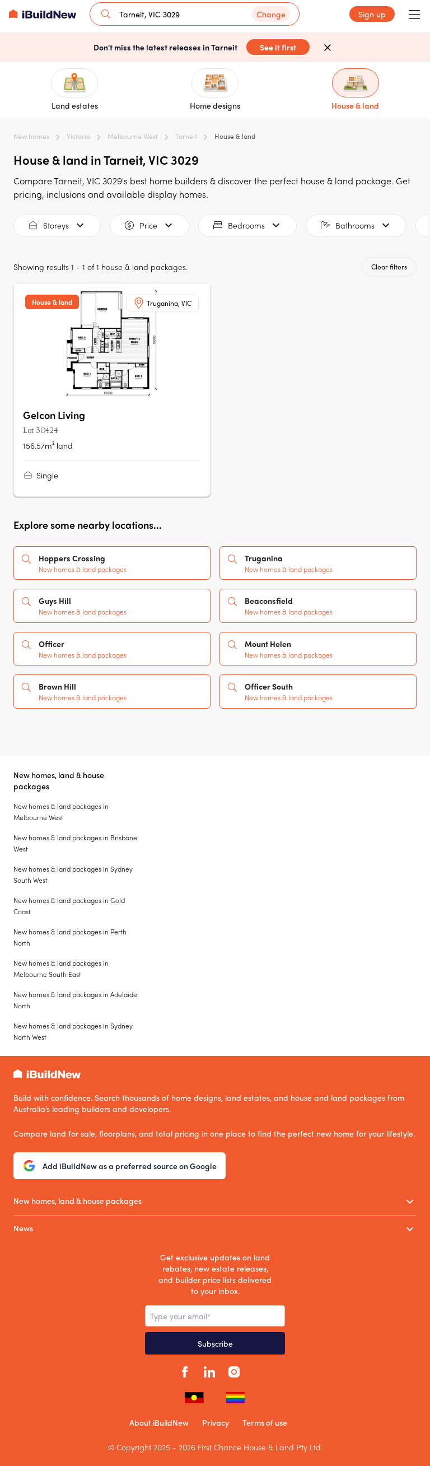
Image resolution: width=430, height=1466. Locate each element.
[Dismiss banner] (327, 47)
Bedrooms (246, 225)
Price (148, 225)
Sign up (372, 14)
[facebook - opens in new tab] (184, 1370)
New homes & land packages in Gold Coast (69, 905)
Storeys (56, 225)
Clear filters (389, 267)
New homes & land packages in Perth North (70, 937)
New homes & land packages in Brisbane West (75, 843)
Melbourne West (133, 136)
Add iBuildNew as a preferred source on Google (130, 1165)
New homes (31, 136)
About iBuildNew (159, 1422)
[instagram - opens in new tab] (234, 1370)
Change (271, 14)
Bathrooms (355, 225)
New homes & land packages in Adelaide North (75, 1000)
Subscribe (215, 1343)
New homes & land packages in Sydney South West (73, 874)
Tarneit (186, 136)
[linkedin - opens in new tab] (209, 1370)
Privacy (215, 1422)
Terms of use (264, 1422)
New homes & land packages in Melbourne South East (61, 968)
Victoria (78, 136)
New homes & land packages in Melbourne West (61, 811)
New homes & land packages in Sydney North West (73, 1031)
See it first (278, 47)
